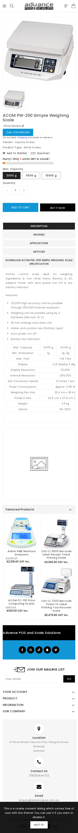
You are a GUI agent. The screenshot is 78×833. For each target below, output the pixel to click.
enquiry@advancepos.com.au (39, 800)
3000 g (12, 175)
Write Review (12, 126)
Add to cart (20, 207)
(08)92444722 (39, 775)
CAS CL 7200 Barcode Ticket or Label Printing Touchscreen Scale (56, 605)
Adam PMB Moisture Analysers (22, 553)
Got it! (39, 825)
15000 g (51, 175)
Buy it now (57, 208)
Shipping (22, 137)
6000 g (31, 175)
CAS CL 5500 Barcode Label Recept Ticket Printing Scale (56, 554)
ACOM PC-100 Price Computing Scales (21, 602)
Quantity (9, 183)
